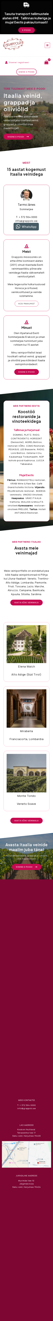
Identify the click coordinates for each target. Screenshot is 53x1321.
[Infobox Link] (26, 652)
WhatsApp (29, 226)
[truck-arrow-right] (26, 5)
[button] (26, 30)
